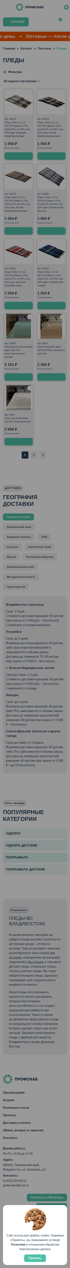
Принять (35, 1258)
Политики (18, 1244)
